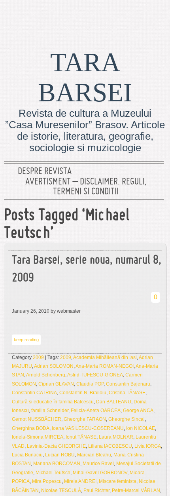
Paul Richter (96, 490)
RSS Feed (155, 18)
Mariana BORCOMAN (56, 463)
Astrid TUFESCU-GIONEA (95, 375)
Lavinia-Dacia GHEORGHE (56, 446)
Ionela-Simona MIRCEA (37, 437)
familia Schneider (49, 410)
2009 (38, 357)
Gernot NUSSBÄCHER (36, 419)
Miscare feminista (117, 481)
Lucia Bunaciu (27, 455)
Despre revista (45, 171)
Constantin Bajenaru (128, 384)
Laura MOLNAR (116, 437)
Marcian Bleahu (94, 455)
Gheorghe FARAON (85, 419)
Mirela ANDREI (80, 481)
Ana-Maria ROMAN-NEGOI (105, 366)
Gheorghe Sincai (126, 419)
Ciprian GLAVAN (56, 384)
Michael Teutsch (53, 472)
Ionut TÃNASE (81, 437)
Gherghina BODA (30, 428)
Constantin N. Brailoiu (82, 392)
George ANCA (138, 410)
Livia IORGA (147, 446)
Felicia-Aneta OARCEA (96, 410)
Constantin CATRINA (34, 392)
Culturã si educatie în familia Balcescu (53, 402)
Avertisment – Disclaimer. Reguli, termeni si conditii (85, 187)
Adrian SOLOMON (54, 366)
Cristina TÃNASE (127, 392)
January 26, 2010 (30, 311)
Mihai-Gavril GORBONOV (100, 472)
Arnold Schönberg (45, 375)
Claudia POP (90, 384)
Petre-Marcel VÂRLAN (136, 490)
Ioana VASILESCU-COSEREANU (88, 428)
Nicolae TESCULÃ (61, 490)
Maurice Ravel (98, 463)
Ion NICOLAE (140, 428)
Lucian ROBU (60, 455)
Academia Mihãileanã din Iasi (105, 357)
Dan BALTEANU (113, 402)
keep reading (26, 339)
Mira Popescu (47, 481)
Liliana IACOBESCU (110, 446)
